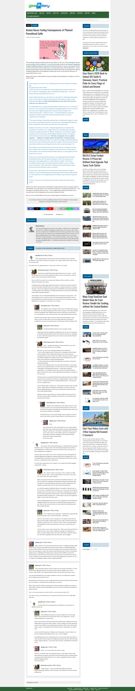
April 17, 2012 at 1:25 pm (54, 665)
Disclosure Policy (93, 688)
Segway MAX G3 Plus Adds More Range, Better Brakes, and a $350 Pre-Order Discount (100, 392)
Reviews (85, 135)
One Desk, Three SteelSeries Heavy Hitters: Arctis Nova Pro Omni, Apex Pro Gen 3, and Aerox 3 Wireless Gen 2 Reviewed (100, 252)
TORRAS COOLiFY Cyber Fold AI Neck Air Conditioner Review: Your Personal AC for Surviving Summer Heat (101, 195)
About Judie (70, 688)
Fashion (93, 13)
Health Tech (55, 13)
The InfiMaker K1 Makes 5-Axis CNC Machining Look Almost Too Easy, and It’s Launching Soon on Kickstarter (100, 366)
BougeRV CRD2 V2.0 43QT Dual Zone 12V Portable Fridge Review (100, 259)
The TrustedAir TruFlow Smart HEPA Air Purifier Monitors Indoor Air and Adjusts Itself (100, 399)
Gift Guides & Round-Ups (33, 16)
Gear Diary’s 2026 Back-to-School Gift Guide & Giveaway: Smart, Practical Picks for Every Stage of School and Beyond (95, 79)
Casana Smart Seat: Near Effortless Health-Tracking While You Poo (100, 503)
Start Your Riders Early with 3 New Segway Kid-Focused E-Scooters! (95, 431)
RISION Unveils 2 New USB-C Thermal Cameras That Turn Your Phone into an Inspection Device (101, 481)
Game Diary (80, 13)
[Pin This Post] (50, 208)
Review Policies (85, 688)
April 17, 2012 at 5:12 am (51, 270)
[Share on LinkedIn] (43, 208)
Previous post (49, 214)
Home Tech (41, 13)
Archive (92, 689)
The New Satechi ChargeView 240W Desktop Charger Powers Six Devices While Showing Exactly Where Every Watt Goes (100, 384)
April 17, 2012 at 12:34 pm (49, 602)
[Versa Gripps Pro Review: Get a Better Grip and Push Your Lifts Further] (87, 245)
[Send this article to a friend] (56, 208)
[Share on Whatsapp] (69, 208)
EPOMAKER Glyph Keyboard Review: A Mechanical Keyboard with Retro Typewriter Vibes (100, 227)
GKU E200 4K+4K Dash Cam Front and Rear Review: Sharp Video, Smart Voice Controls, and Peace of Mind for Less (101, 219)
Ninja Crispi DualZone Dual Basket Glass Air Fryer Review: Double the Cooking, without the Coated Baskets (100, 210)
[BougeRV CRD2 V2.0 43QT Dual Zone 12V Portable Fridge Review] (87, 262)
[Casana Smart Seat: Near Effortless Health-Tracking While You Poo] (87, 506)
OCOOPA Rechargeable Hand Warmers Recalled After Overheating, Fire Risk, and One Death (101, 489)
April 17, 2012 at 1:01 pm (57, 469)
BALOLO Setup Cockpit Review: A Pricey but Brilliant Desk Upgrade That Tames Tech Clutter (95, 160)
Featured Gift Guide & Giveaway (90, 53)
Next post (58, 214)
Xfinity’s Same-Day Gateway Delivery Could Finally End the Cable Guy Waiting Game (100, 521)
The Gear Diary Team (77, 688)
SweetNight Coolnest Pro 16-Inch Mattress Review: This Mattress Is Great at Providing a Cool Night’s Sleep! (100, 351)
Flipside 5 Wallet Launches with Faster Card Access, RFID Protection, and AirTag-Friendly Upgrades (100, 529)
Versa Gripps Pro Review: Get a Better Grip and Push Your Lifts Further (101, 243)
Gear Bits (86, 408)
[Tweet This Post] (37, 208)
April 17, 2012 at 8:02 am (52, 325)
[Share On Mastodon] (76, 208)
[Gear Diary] (39, 5)
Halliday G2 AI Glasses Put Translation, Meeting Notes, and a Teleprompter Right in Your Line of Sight (100, 513)
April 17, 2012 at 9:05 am (51, 443)
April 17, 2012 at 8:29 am (58, 402)
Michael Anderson (35, 37)
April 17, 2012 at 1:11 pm (51, 647)
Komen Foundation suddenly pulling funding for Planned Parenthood (53, 65)
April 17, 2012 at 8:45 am (59, 421)
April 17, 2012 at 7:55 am (44, 565)
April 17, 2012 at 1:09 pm (50, 611)
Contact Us (97, 689)
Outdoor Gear (64, 13)
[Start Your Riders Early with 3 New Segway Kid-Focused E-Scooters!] (96, 425)
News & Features (87, 276)
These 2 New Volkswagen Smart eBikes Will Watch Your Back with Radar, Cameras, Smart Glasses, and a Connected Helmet (100, 375)
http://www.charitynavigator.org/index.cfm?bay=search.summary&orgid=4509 (49, 592)
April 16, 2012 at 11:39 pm (46, 255)
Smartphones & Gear (32, 13)
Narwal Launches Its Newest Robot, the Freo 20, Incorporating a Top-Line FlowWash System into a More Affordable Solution (101, 473)
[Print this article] (63, 208)
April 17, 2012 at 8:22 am (57, 342)
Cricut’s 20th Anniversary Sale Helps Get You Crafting (100, 358)
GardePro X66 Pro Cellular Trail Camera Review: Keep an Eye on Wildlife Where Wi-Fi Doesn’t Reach (100, 202)
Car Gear (48, 13)
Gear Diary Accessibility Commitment (76, 689)
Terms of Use (87, 689)
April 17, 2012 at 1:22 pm (52, 510)
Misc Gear (87, 13)
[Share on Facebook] (30, 208)
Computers (72, 13)
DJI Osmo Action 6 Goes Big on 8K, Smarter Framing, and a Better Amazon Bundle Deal (100, 334)
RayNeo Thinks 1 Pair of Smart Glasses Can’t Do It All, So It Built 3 (100, 341)
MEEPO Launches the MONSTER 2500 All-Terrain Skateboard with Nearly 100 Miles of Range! (100, 497)
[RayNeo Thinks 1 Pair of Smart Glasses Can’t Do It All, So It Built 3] (87, 343)
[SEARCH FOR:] (101, 20)
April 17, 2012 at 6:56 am (53, 305)
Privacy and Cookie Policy (103, 688)
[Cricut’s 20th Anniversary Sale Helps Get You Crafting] (87, 360)
